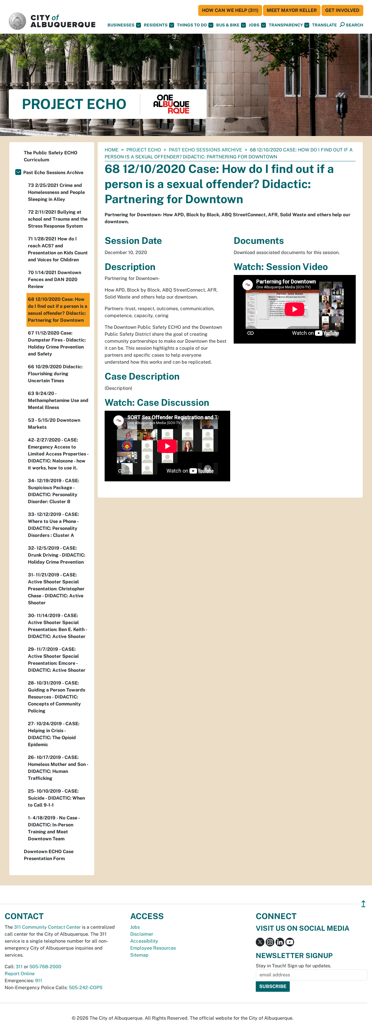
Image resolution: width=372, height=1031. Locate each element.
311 (19, 966)
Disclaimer (141, 934)
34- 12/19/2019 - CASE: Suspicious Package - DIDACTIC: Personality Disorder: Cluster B (53, 491)
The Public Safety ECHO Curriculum (50, 156)
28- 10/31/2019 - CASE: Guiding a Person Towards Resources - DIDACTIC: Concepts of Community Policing (56, 697)
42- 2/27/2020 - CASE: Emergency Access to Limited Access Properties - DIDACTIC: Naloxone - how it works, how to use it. (58, 454)
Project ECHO (143, 150)
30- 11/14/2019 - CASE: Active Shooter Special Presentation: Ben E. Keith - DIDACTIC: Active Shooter (57, 626)
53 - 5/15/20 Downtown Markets (54, 423)
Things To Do (192, 25)
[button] (324, 25)
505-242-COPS (86, 987)
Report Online (20, 973)
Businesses (121, 25)
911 (38, 980)
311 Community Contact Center (47, 927)
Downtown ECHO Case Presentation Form (49, 855)
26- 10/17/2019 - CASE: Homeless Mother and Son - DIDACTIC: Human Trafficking (58, 768)
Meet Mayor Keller (292, 10)
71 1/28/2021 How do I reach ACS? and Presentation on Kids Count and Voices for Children (58, 249)
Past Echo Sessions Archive (205, 150)
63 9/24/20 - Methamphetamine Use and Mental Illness (58, 400)
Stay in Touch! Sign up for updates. (293, 966)
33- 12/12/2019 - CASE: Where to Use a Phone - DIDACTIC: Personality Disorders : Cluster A (53, 525)
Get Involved (342, 10)
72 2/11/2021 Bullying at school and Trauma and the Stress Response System (57, 219)
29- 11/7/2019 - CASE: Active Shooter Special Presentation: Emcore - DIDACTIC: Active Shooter (56, 659)
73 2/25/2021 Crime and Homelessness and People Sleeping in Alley (56, 192)
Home (112, 150)
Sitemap (139, 955)
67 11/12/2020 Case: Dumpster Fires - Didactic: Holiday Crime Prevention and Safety (57, 343)
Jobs (254, 25)
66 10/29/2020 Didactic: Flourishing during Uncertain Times (55, 373)
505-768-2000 (45, 966)
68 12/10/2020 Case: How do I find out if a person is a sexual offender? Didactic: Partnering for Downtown (57, 309)
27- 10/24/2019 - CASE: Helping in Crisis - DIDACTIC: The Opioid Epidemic (53, 734)
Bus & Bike (227, 25)
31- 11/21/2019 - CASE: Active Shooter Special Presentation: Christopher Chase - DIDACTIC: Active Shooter (56, 588)
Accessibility (144, 941)
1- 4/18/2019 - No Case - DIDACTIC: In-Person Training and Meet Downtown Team (54, 828)
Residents (156, 25)
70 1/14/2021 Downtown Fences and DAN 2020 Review (54, 279)
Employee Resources (153, 948)
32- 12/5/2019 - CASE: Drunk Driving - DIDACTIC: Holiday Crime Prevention (56, 555)
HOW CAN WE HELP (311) (230, 10)
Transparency (286, 25)
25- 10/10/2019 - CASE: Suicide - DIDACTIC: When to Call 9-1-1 (56, 798)
